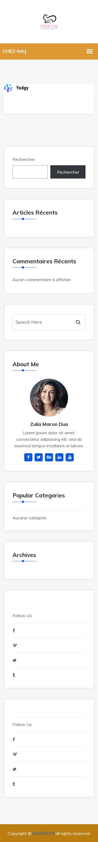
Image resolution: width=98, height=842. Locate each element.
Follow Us (22, 615)
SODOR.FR (43, 833)
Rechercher (24, 159)
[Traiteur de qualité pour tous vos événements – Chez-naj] (49, 21)
